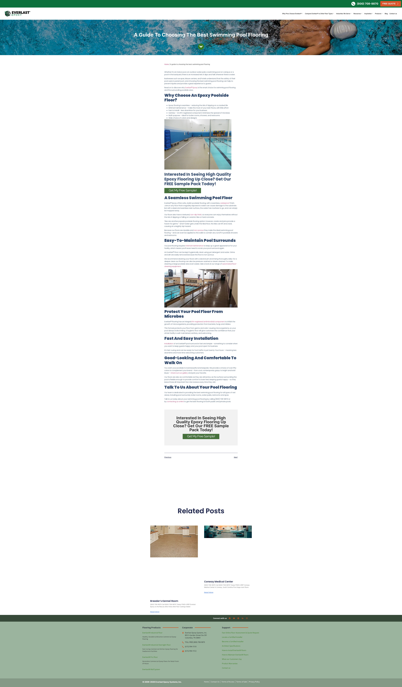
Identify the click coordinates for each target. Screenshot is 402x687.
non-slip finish (196, 214)
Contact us (393, 13)
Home (166, 64)
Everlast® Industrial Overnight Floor (156, 645)
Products (378, 13)
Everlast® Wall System (151, 669)
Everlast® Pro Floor (150, 657)
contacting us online (175, 401)
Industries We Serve (343, 13)
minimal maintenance (194, 246)
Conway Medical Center (218, 581)
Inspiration (368, 13)
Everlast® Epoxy (191, 87)
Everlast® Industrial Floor (152, 633)
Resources (357, 13)
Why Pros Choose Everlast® (292, 13)
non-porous (199, 230)
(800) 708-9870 (367, 3)
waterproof (225, 203)
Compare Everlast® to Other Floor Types (319, 13)
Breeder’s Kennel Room (164, 601)
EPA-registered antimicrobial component (208, 321)
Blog (386, 13)
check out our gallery (179, 373)
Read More (154, 612)
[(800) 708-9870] (353, 4)
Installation (168, 343)
